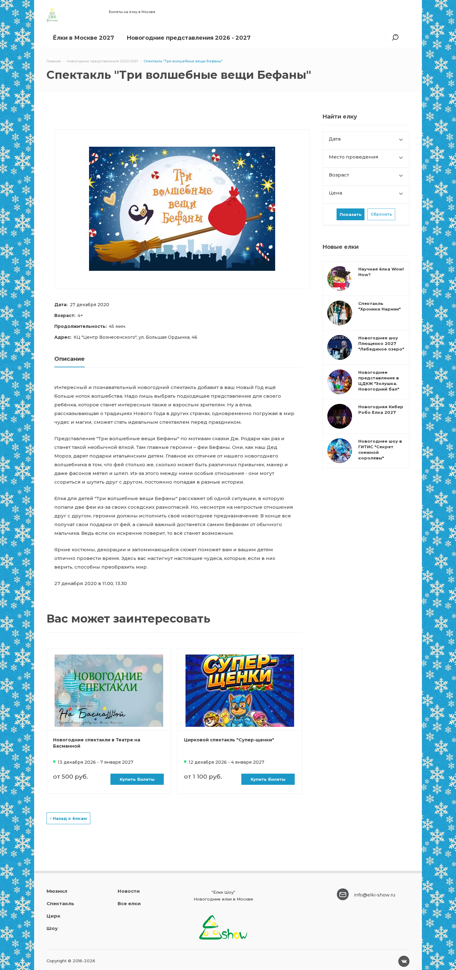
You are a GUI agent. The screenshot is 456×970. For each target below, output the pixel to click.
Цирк (53, 916)
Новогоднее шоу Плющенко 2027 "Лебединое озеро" (381, 343)
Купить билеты (137, 779)
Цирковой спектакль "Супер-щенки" (229, 740)
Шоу (52, 928)
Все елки (129, 903)
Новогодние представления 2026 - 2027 (189, 37)
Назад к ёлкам (69, 818)
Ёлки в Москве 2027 (83, 37)
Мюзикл (57, 891)
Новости (129, 891)
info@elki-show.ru (374, 895)
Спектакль (60, 903)
